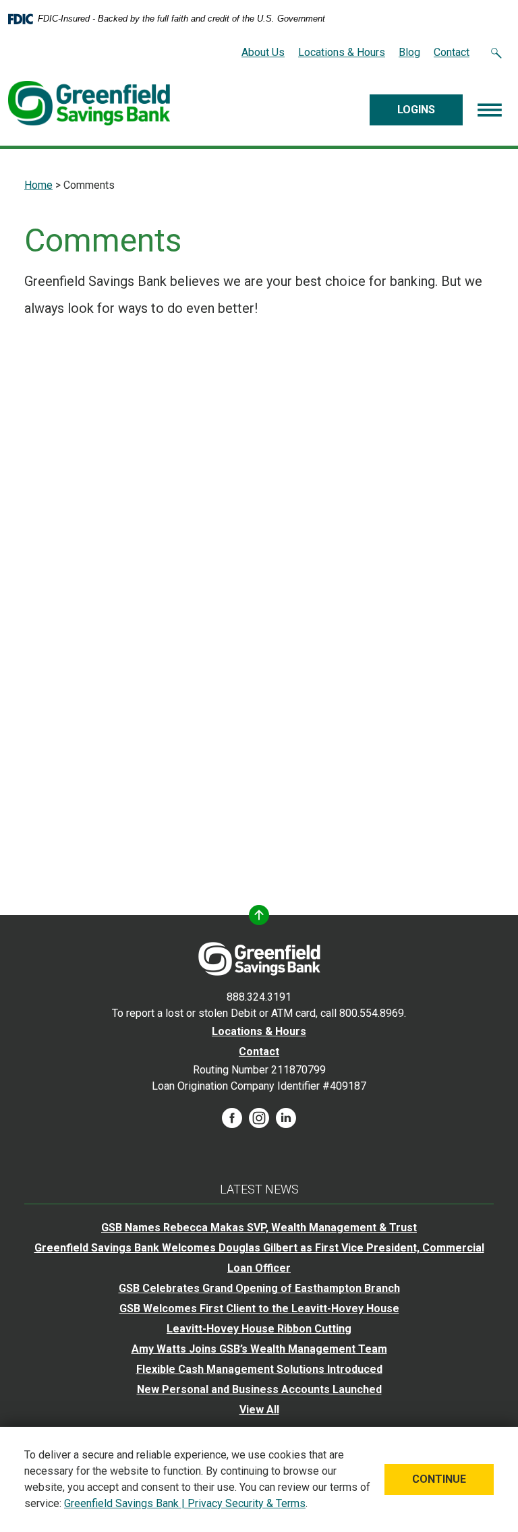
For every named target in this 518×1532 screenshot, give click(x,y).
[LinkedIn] (286, 1117)
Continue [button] (439, 1479)
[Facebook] (232, 1117)
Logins (416, 109)
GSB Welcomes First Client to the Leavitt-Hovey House (259, 1308)
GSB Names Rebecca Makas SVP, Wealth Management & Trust (259, 1227)
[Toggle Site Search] (496, 52)
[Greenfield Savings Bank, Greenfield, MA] (89, 103)
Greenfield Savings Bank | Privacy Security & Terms (185, 1503)
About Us (263, 52)
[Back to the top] (259, 915)
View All (259, 1409)
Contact (451, 52)
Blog (409, 52)
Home (38, 185)
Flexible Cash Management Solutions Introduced (259, 1369)
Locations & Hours (341, 52)
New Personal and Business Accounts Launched (259, 1389)
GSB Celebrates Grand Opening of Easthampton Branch (259, 1288)
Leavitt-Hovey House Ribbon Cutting (259, 1328)
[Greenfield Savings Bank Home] (259, 957)
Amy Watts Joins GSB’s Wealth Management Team (259, 1349)
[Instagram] (259, 1117)
